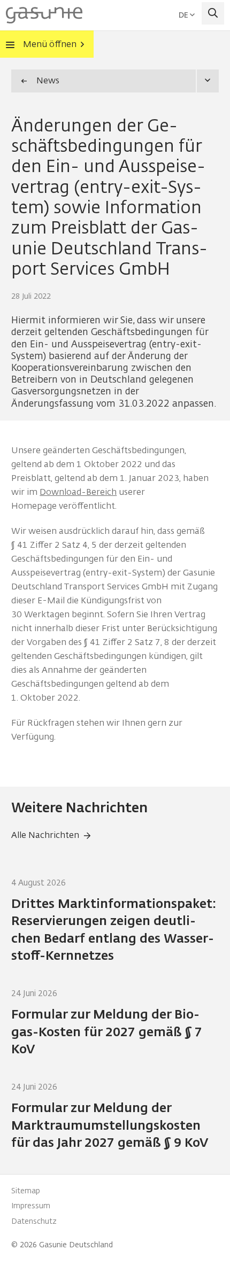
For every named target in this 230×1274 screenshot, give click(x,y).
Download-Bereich (78, 492)
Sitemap (25, 1191)
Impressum (30, 1206)
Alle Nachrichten (45, 835)
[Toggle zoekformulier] (213, 13)
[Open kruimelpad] (207, 80)
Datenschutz (34, 1221)
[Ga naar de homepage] (44, 14)
